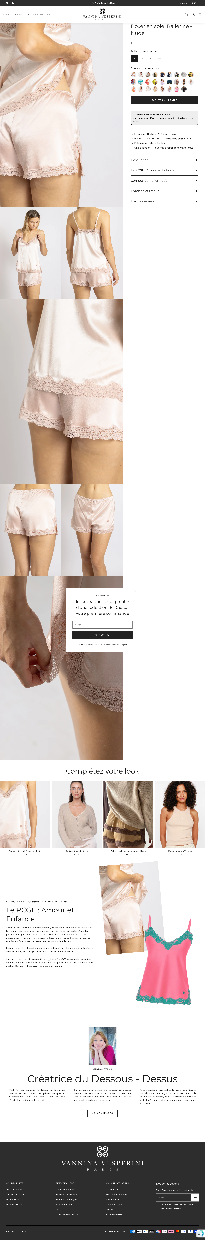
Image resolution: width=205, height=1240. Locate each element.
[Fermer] (135, 591)
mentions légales (119, 645)
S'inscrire (102, 635)
